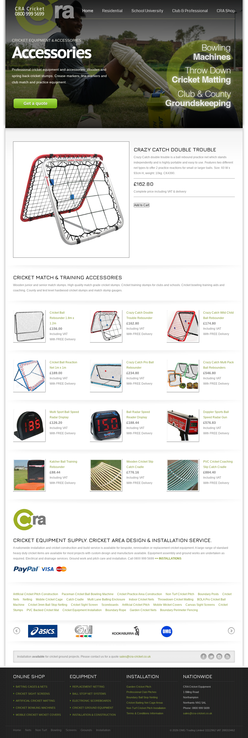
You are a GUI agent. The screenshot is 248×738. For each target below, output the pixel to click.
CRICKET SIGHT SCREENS (33, 693)
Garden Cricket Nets (143, 610)
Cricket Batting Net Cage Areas (144, 702)
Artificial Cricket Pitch (136, 604)
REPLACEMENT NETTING (88, 686)
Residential (112, 11)
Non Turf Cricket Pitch (180, 594)
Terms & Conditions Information (144, 713)
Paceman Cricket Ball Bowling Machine (88, 594)
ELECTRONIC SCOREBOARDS (91, 700)
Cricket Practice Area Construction (139, 594)
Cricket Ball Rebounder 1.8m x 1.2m (62, 318)
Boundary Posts (208, 594)
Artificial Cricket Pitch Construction (35, 594)
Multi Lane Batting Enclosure (106, 599)
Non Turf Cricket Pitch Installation (146, 708)
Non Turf (41, 730)
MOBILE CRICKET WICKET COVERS (38, 714)
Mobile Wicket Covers (167, 604)
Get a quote (35, 103)
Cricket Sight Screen (84, 604)
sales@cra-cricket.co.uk (135, 656)
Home (87, 11)
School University (147, 11)
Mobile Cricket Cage (49, 599)
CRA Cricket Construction (29, 12)
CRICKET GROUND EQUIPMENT (92, 707)
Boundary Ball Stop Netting (142, 697)
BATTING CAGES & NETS (31, 686)
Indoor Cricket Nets (141, 599)
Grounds (86, 730)
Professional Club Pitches (141, 692)
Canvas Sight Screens (200, 604)
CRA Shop (226, 11)
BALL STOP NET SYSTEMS (89, 693)
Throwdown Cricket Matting (176, 599)
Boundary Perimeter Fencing (179, 610)
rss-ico (227, 656)
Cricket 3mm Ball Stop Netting (47, 604)
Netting (27, 599)
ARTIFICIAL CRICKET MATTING (35, 700)
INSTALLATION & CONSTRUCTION (94, 714)
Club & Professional (190, 11)
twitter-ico (211, 656)
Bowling (56, 730)
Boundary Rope (115, 610)
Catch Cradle (75, 599)
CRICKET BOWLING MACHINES (35, 707)
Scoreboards (109, 604)
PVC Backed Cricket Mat (43, 610)
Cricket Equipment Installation (82, 610)
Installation (103, 730)
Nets (28, 730)
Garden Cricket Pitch (138, 686)
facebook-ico (203, 656)
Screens (71, 730)
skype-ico (219, 656)
